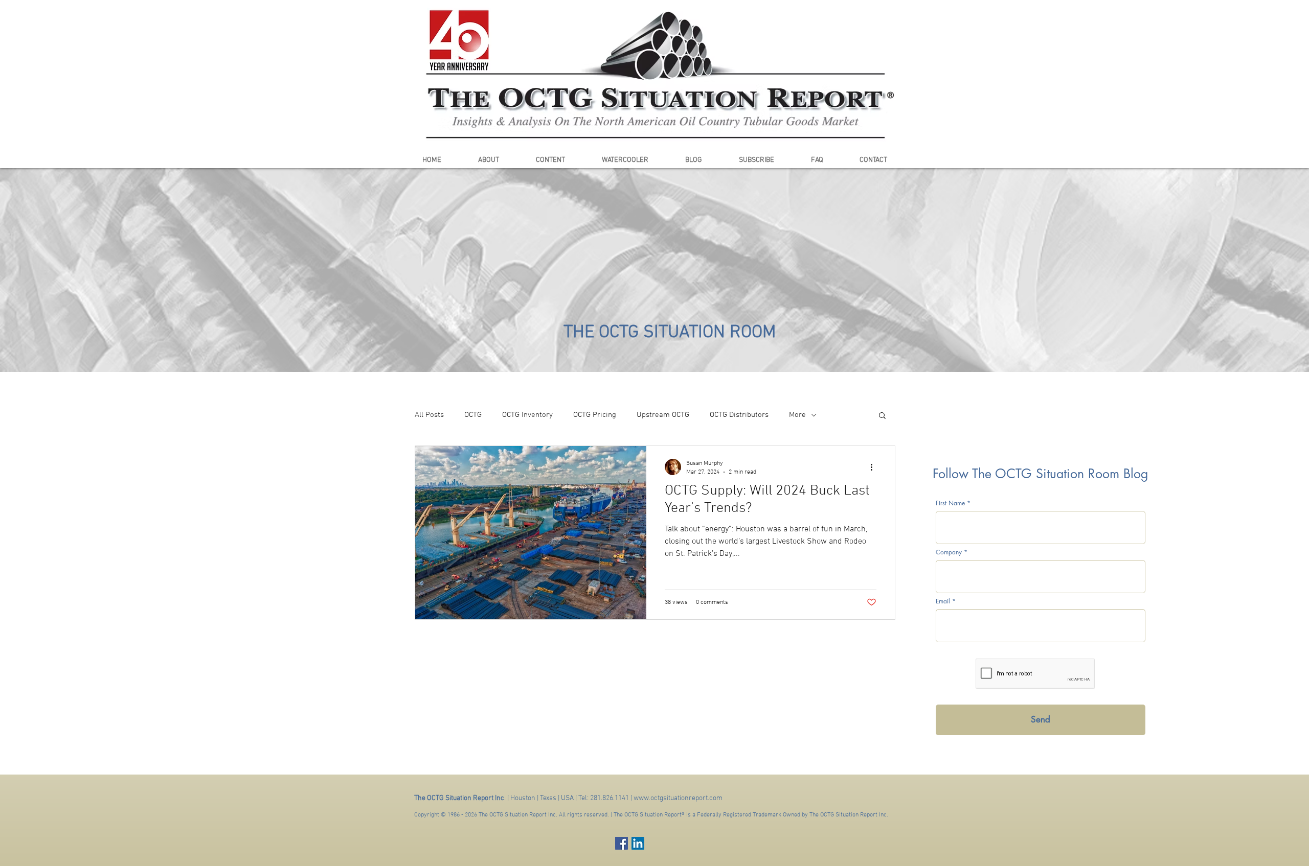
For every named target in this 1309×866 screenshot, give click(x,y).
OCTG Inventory (527, 414)
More (797, 414)
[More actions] (875, 467)
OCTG (473, 414)
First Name (950, 503)
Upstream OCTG (663, 414)
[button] (882, 416)
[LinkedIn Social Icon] (637, 843)
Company (949, 552)
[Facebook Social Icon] (621, 843)
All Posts (429, 414)
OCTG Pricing (594, 414)
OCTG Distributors (739, 414)
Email (943, 601)
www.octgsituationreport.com (678, 798)
